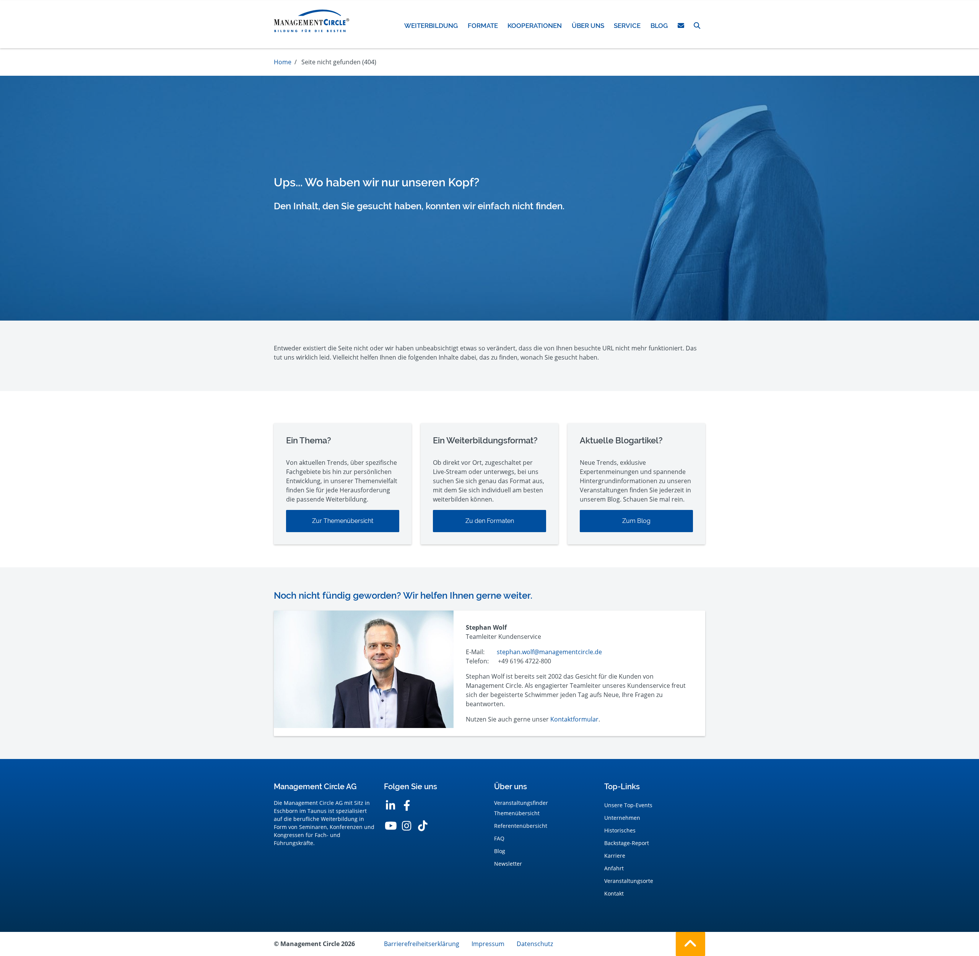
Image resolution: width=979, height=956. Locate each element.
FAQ (499, 838)
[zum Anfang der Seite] (690, 944)
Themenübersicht (517, 813)
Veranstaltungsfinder (521, 802)
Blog (499, 851)
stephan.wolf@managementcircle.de (549, 652)
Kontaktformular (574, 719)
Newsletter (508, 863)
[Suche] (697, 26)
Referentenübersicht (520, 825)
